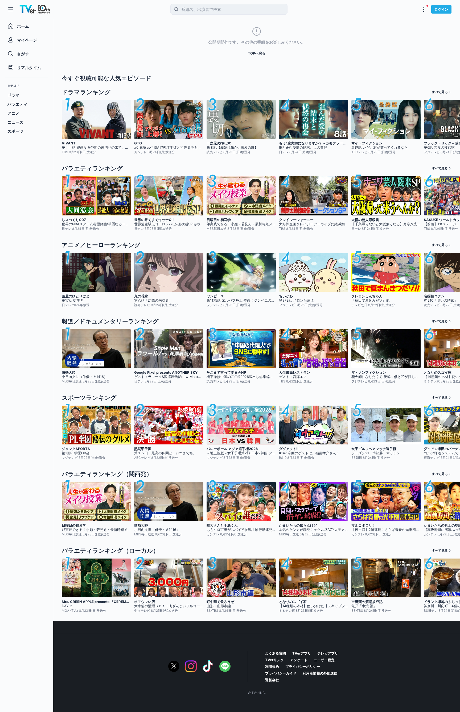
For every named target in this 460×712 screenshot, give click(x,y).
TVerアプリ (301, 653)
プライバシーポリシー (302, 666)
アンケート (298, 660)
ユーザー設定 (324, 660)
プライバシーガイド (280, 673)
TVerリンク (274, 660)
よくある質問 (275, 653)
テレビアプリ (327, 653)
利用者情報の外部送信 (320, 673)
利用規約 (272, 666)
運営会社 (272, 680)
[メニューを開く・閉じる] (424, 9)
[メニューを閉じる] (10, 9)
